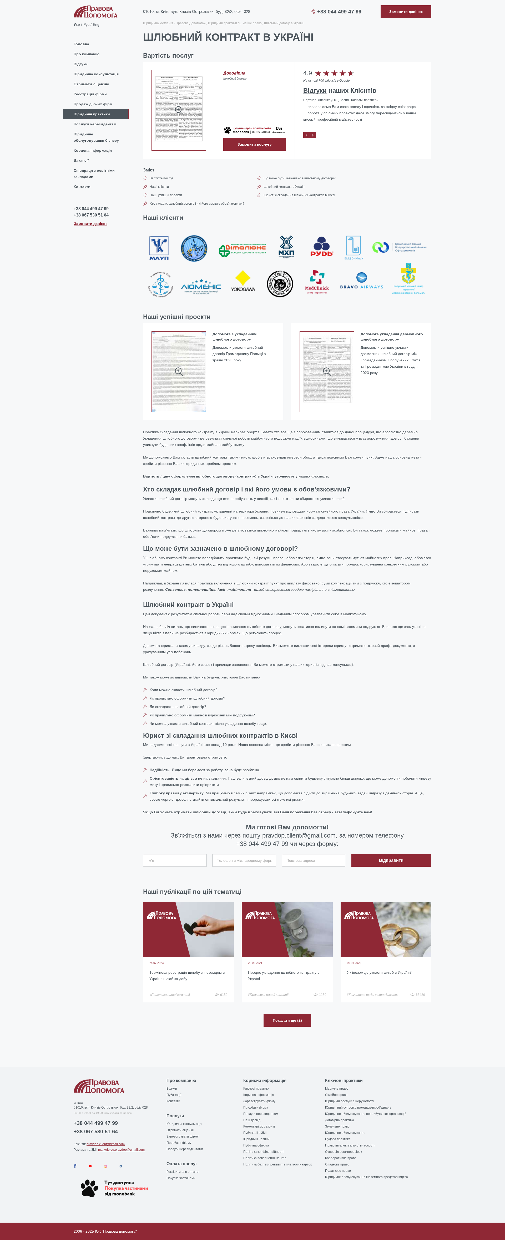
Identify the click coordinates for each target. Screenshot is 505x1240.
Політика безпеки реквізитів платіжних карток (277, 1164)
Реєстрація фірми (90, 94)
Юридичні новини (256, 1139)
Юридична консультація (96, 74)
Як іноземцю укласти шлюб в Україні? (379, 972)
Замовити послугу (255, 144)
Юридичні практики (92, 114)
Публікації (173, 1095)
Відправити (391, 860)
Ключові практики (256, 1088)
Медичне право (336, 1088)
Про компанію (86, 54)
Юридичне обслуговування (345, 1133)
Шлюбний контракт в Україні (284, 187)
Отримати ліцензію (91, 84)
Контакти (82, 187)
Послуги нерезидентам (95, 124)
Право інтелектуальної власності (350, 1145)
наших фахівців (313, 476)
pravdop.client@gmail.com (106, 1144)
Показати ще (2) (287, 1020)
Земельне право (337, 1126)
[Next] (313, 135)
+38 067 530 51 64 (91, 215)
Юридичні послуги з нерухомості (349, 1101)
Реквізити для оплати (182, 1172)
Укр (77, 24)
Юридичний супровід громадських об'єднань (358, 1107)
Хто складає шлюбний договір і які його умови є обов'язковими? (197, 203)
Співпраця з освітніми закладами (94, 173)
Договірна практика (339, 1120)
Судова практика (337, 1139)
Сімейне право (250, 23)
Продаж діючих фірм (93, 104)
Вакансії (81, 160)
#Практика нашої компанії (169, 995)
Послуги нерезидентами (184, 1149)
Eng (96, 24)
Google (344, 80)
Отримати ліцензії (180, 1130)
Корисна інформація (93, 150)
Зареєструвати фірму (182, 1136)
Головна (81, 44)
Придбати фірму (178, 1143)
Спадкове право (337, 1164)
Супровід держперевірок (343, 1152)
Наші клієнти (159, 187)
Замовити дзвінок (90, 223)
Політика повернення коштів (264, 1158)
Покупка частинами (180, 1178)
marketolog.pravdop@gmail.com (121, 1150)
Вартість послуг (161, 178)
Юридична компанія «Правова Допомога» (174, 23)
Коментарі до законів (259, 1126)
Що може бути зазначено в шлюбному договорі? (300, 178)
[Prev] (306, 135)
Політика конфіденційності (263, 1152)
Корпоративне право (340, 1158)
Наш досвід (251, 1120)
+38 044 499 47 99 (339, 11)
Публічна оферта (256, 1145)
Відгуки (81, 64)
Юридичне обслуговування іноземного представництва (366, 1177)
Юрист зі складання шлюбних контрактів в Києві (299, 195)
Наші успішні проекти (166, 195)
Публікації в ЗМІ (254, 1133)
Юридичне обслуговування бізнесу (96, 137)
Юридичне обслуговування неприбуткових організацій (365, 1114)
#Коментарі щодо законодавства (372, 995)
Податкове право (338, 1171)
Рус (86, 24)
